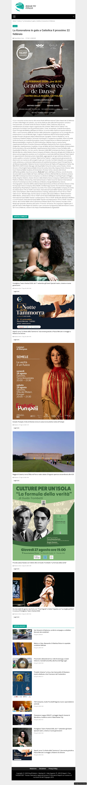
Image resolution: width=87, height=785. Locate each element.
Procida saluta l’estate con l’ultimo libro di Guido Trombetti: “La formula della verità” (39, 563)
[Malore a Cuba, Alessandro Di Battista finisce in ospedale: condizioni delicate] (22, 648)
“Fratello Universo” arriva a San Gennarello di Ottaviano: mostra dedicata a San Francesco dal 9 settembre (52, 673)
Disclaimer (42, 769)
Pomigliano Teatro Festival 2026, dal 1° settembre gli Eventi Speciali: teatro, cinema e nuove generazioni (53, 730)
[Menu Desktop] (14, 16)
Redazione (33, 769)
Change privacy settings (80, 783)
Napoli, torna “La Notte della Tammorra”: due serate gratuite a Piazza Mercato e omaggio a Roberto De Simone (54, 751)
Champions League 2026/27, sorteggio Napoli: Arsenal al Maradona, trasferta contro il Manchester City (52, 716)
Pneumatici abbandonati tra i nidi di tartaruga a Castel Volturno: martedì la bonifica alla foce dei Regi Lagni (51, 660)
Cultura (15, 26)
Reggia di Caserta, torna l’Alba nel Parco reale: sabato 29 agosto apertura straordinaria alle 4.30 (43, 474)
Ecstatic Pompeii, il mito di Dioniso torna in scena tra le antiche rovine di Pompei (38, 422)
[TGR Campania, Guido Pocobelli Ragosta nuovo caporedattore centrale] (22, 706)
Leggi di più (16, 291)
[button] (73, 17)
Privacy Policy (53, 769)
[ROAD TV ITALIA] (25, 7)
